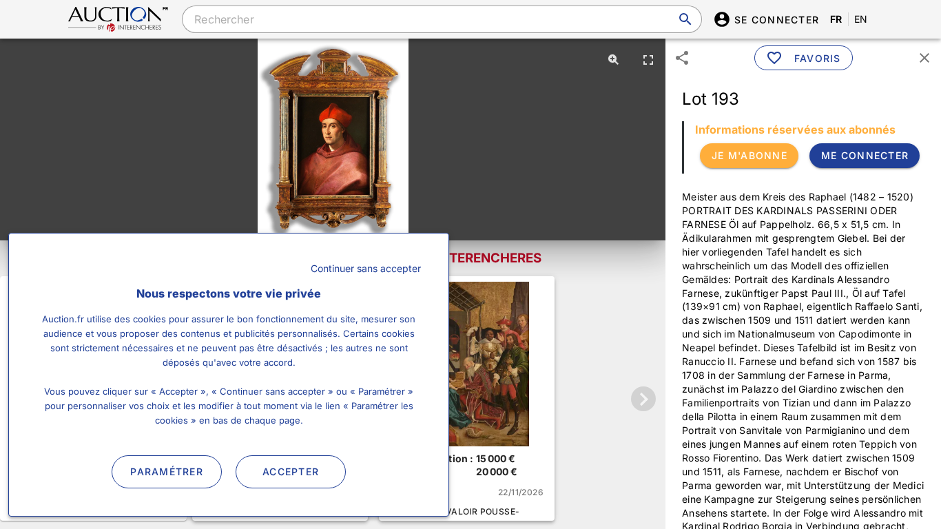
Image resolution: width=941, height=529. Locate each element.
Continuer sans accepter (366, 268)
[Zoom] (614, 59)
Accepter (290, 471)
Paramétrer (166, 471)
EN (861, 19)
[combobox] (441, 19)
